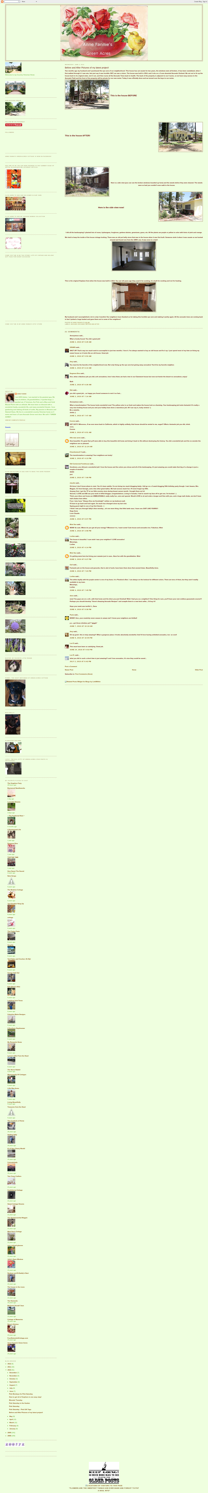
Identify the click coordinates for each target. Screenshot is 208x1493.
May (11, 1416)
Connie (72, 421)
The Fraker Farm (13, 931)
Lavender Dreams (13, 802)
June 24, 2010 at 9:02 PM (81, 650)
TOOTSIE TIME (12, 857)
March (11, 1422)
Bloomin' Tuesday (15, 1400)
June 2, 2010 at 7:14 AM (81, 396)
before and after (92, 324)
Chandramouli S (76, 452)
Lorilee (72, 536)
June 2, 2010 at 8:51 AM (81, 432)
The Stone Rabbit (13, 1070)
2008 (9, 1436)
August (12, 1385)
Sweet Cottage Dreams (15, 1204)
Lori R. (72, 655)
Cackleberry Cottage (15, 1190)
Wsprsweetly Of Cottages (16, 1074)
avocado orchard (78, 324)
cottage (10, 917)
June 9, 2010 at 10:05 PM (81, 638)
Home (134, 670)
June (11, 1391)
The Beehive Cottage (15, 890)
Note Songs (11, 876)
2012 (9, 1364)
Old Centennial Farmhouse (80, 464)
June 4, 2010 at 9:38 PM (80, 609)
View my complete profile (15, 420)
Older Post (199, 670)
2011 (9, 1367)
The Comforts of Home (15, 1121)
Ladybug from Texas (15, 1000)
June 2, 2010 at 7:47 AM (81, 415)
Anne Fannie (21, 393)
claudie (72, 483)
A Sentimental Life (14, 829)
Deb (71, 390)
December (13, 1372)
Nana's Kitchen (13, 1324)
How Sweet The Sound (15, 871)
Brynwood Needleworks (16, 788)
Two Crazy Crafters (14, 1176)
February (12, 1426)
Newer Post (69, 670)
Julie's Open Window (15, 1259)
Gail (71, 565)
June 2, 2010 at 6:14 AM (81, 368)
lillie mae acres (75, 438)
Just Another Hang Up (15, 904)
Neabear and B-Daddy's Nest (18, 1273)
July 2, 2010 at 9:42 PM (80, 661)
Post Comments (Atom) (83, 674)
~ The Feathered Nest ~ (16, 816)
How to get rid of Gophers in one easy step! (25, 1397)
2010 (9, 1370)
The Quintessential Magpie (17, 1218)
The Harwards (12, 1301)
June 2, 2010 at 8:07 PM (80, 519)
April (11, 1419)
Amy (71, 361)
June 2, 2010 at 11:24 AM (81, 446)
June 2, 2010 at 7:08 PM (80, 477)
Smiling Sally (12, 1135)
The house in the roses (16, 1287)
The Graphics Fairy (14, 783)
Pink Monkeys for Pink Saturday (21, 1394)
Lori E (72, 643)
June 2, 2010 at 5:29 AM (81, 342)
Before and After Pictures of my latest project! (26, 1412)
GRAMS (72, 347)
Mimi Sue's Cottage (14, 1231)
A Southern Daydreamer (16, 1028)
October (12, 1379)
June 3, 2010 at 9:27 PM (80, 559)
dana (71, 596)
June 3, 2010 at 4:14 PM (80, 547)
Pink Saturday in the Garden (19, 1403)
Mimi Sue (73, 524)
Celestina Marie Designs (16, 1014)
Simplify (10, 945)
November (13, 1376)
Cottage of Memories (15, 1319)
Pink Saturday (14, 1406)
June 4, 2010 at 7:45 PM (80, 590)
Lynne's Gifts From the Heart (18, 1056)
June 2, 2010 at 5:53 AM (81, 356)
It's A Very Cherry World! (16, 1148)
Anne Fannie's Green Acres (17, 1343)
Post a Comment (71, 666)
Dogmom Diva (75, 373)
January (12, 1429)
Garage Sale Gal (13, 973)
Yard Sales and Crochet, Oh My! (19, 959)
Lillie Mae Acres (13, 1088)
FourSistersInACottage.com (17, 1338)
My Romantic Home (14, 1042)
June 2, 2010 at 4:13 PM (80, 458)
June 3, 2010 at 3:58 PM (80, 531)
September (13, 1382)
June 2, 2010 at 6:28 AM (81, 385)
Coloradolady (12, 1162)
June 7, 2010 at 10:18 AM (81, 626)
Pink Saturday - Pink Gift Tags (20, 1409)
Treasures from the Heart (16, 1107)
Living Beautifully (14, 1102)
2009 (9, 1432)
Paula (72, 615)
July (11, 1388)
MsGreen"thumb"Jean (15, 1305)
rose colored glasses (15, 1245)
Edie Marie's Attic (13, 987)
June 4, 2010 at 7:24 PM (80, 571)
